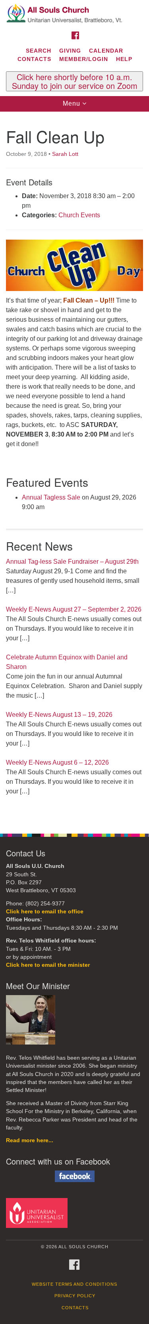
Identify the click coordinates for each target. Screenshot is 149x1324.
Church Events (79, 215)
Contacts (34, 59)
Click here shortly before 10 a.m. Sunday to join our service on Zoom (74, 81)
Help (124, 59)
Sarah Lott (65, 154)
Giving (70, 50)
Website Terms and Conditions (74, 1284)
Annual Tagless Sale (51, 497)
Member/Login (83, 59)
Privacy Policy (74, 1295)
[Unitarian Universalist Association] (38, 1213)
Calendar (106, 50)
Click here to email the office (44, 912)
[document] (74, 468)
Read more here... (29, 1140)
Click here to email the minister (48, 965)
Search (38, 50)
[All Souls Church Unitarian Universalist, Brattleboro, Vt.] (74, 13)
